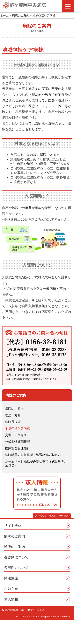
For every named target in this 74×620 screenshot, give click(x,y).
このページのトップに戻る (53, 516)
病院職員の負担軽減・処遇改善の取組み (33, 455)
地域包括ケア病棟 (17, 428)
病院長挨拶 (13, 422)
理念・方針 (13, 415)
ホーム (4, 15)
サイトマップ (37, 609)
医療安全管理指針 (17, 448)
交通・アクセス (16, 435)
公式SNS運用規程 (17, 442)
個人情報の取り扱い (15, 609)
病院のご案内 (20, 15)
